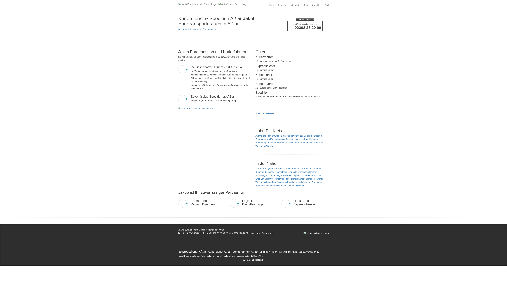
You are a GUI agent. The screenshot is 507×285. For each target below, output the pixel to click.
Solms (320, 143)
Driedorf (318, 136)
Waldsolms (260, 146)
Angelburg (260, 186)
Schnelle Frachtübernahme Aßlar (221, 256)
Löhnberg (306, 175)
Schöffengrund (295, 143)
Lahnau (270, 143)
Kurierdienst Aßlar (219, 251)
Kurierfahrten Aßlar (287, 252)
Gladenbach (283, 182)
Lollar (267, 179)
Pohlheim (292, 186)
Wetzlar (269, 146)
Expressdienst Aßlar (192, 251)
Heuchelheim (281, 172)
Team (306, 5)
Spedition (281, 5)
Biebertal (259, 172)
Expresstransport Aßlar (309, 252)
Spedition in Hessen (264, 113)
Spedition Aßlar (268, 251)
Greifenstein (288, 139)
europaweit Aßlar (243, 256)
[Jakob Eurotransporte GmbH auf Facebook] (307, 230)
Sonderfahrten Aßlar (245, 251)
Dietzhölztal (297, 136)
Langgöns (303, 179)
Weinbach (271, 186)
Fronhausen (317, 182)
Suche (327, 5)
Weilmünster (295, 182)
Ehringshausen (262, 139)
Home (272, 5)
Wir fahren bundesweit (253, 260)
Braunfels (276, 136)
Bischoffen (266, 136)
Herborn (305, 139)
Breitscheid (286, 136)
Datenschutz (268, 233)
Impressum (255, 233)
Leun (276, 143)
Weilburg (274, 179)
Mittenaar (283, 143)
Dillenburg (309, 136)
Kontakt (315, 5)
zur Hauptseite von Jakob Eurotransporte (197, 29)
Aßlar (258, 136)
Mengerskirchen (315, 179)
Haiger (297, 139)
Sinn (314, 143)
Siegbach (307, 143)
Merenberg (271, 182)
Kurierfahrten (295, 5)
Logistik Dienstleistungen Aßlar (192, 256)
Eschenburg (276, 139)
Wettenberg (286, 175)
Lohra (314, 175)
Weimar (300, 186)
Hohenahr (313, 139)
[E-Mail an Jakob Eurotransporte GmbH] (304, 230)
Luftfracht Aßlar (257, 256)
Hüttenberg (260, 143)
